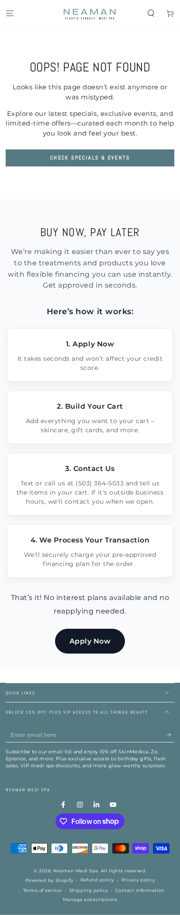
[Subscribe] (170, 735)
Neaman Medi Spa (75, 871)
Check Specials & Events (90, 157)
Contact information (140, 890)
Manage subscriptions (90, 899)
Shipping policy (88, 890)
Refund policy (97, 880)
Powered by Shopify (49, 880)
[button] (151, 13)
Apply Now (90, 641)
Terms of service (42, 890)
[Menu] (9, 13)
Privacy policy (138, 880)
